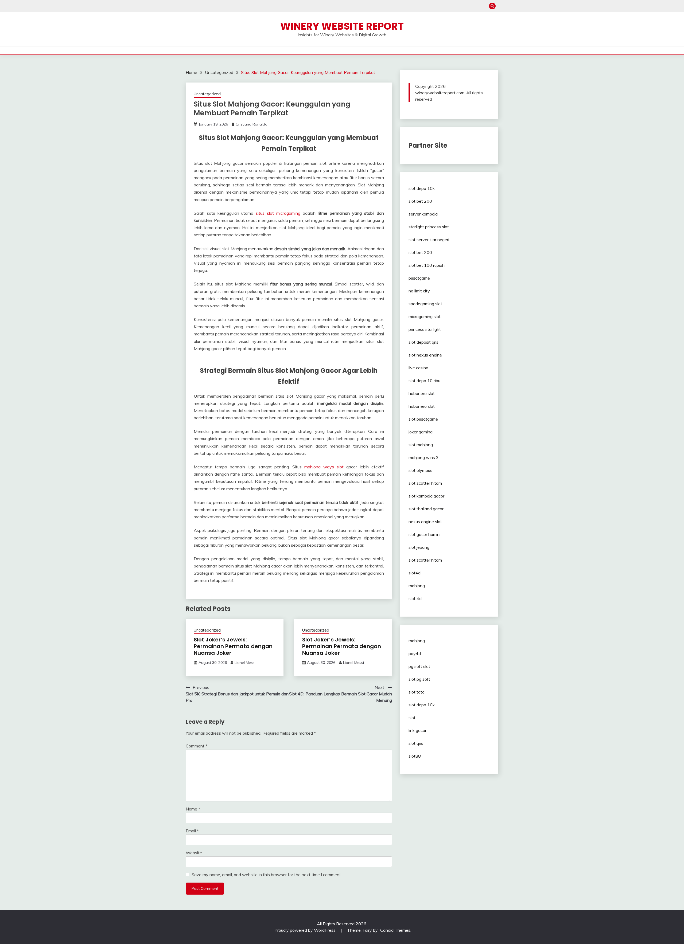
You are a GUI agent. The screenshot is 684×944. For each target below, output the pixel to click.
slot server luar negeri (429, 239)
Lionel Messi (245, 662)
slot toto (417, 692)
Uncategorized (207, 93)
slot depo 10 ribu (424, 380)
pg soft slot (419, 666)
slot (412, 717)
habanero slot (422, 393)
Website (194, 852)
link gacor (417, 730)
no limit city (419, 290)
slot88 (415, 756)
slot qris (416, 743)
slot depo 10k (422, 188)
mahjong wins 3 (424, 457)
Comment (196, 746)
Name (193, 809)
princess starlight (425, 329)
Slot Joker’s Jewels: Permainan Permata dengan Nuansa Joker (233, 646)
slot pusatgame (423, 419)
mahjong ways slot (324, 466)
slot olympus (420, 470)
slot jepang (419, 547)
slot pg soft (419, 679)
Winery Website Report (342, 26)
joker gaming (421, 431)
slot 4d (415, 598)
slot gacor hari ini (424, 534)
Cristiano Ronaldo (251, 124)
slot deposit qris (423, 342)
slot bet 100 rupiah (427, 265)
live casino (418, 367)
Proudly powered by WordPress (305, 930)
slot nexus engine (425, 355)
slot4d (415, 572)
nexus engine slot (425, 521)
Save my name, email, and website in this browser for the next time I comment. (267, 874)
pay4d (415, 653)
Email (192, 830)
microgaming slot (425, 316)
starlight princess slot (429, 226)
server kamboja (423, 214)
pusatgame (419, 278)
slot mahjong (421, 444)
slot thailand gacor (426, 508)
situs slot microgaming (278, 213)
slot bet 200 (420, 201)
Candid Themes (395, 930)
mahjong (417, 585)
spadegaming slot (425, 303)
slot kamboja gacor (426, 496)
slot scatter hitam (425, 483)
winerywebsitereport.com (439, 92)
